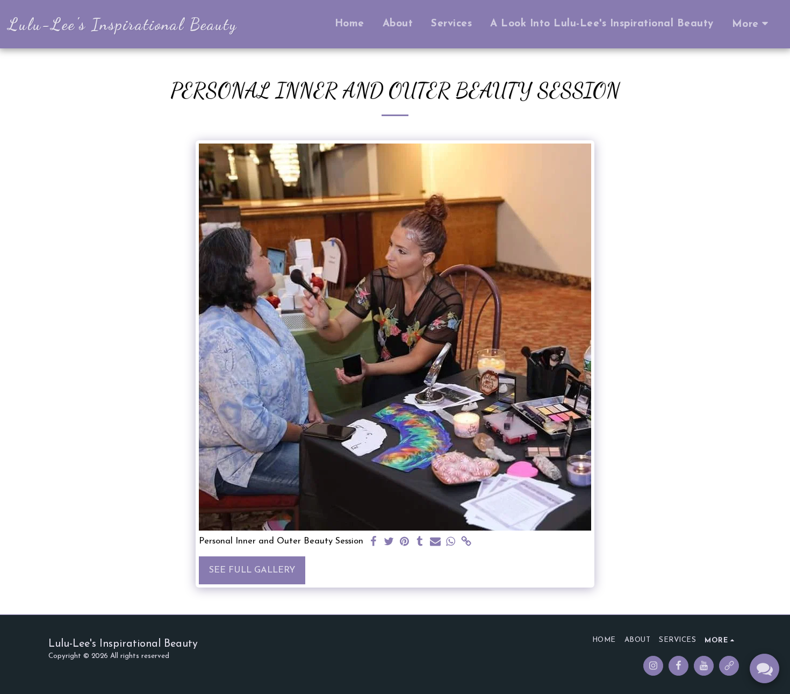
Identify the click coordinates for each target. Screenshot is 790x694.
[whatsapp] (451, 542)
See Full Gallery (252, 570)
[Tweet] (388, 542)
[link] (466, 542)
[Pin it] (404, 542)
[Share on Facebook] (373, 542)
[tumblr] (420, 542)
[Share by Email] (435, 542)
